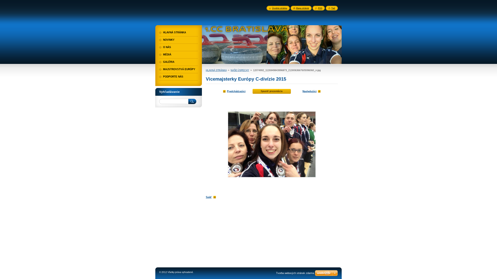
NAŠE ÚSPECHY (240, 70)
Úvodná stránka (279, 8)
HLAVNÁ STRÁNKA (216, 70)
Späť (209, 197)
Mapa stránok (302, 8)
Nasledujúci (309, 91)
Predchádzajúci (236, 91)
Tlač (333, 8)
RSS (320, 8)
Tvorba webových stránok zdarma (295, 273)
